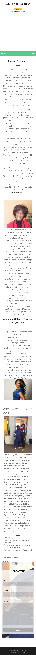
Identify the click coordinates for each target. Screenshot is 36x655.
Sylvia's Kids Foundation (18, 3)
